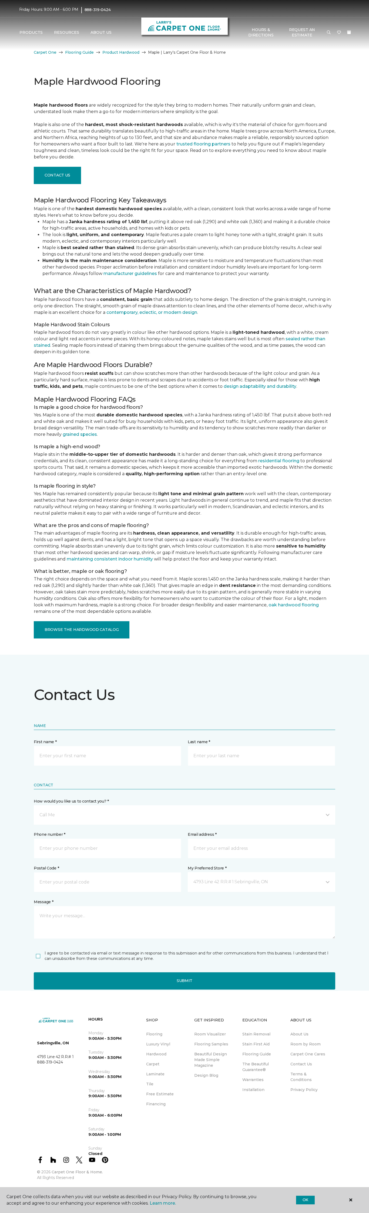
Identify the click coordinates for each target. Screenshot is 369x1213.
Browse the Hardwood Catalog (82, 629)
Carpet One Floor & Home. (77, 1172)
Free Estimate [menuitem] (160, 1094)
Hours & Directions (260, 32)
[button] (329, 33)
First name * (45, 742)
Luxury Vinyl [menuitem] (158, 1044)
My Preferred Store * (207, 868)
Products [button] (31, 32)
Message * (43, 902)
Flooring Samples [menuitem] (211, 1044)
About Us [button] (101, 32)
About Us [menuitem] (299, 1034)
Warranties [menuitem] (253, 1079)
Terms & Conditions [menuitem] (301, 1077)
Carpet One (45, 52)
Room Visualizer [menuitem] (210, 1034)
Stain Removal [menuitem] (256, 1034)
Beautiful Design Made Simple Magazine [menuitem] (210, 1060)
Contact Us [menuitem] (301, 1064)
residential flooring (278, 460)
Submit (184, 980)
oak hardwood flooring (294, 604)
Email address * (202, 834)
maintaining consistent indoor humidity (110, 559)
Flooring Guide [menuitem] (256, 1054)
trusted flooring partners (203, 144)
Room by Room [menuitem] (305, 1044)
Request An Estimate (302, 32)
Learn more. (163, 1203)
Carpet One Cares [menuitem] (307, 1054)
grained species (80, 434)
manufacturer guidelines (130, 273)
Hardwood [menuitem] (156, 1054)
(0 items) (349, 32)
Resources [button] (66, 32)
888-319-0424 (98, 9)
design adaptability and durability (260, 386)
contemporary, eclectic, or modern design (151, 312)
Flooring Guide (79, 52)
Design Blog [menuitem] (206, 1075)
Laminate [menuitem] (155, 1074)
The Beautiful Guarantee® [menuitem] (255, 1067)
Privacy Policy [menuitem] (304, 1089)
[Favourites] (339, 33)
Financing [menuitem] (156, 1104)
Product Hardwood (120, 52)
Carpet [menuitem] (152, 1064)
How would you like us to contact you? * (71, 801)
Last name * (199, 742)
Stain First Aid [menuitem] (256, 1044)
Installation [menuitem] (253, 1089)
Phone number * (49, 834)
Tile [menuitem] (149, 1084)
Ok (305, 1199)
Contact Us (57, 175)
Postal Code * (46, 868)
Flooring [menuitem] (154, 1034)
